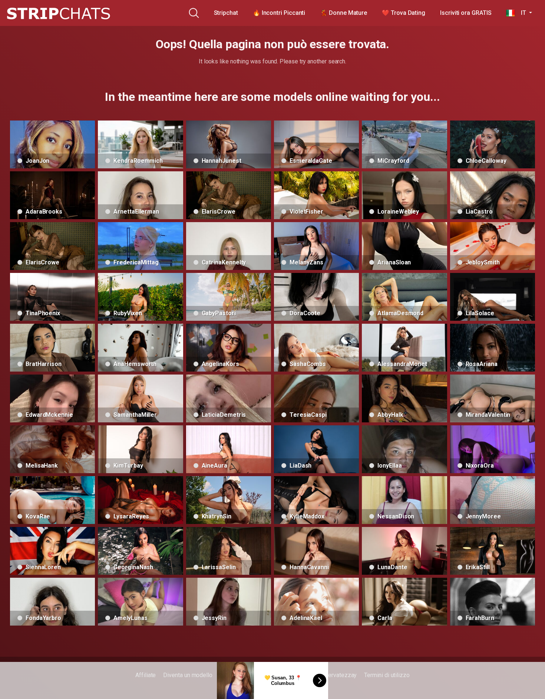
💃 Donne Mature (343, 12)
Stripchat (226, 12)
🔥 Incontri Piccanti (279, 12)
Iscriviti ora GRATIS (465, 12)
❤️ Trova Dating (403, 12)
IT (521, 12)
